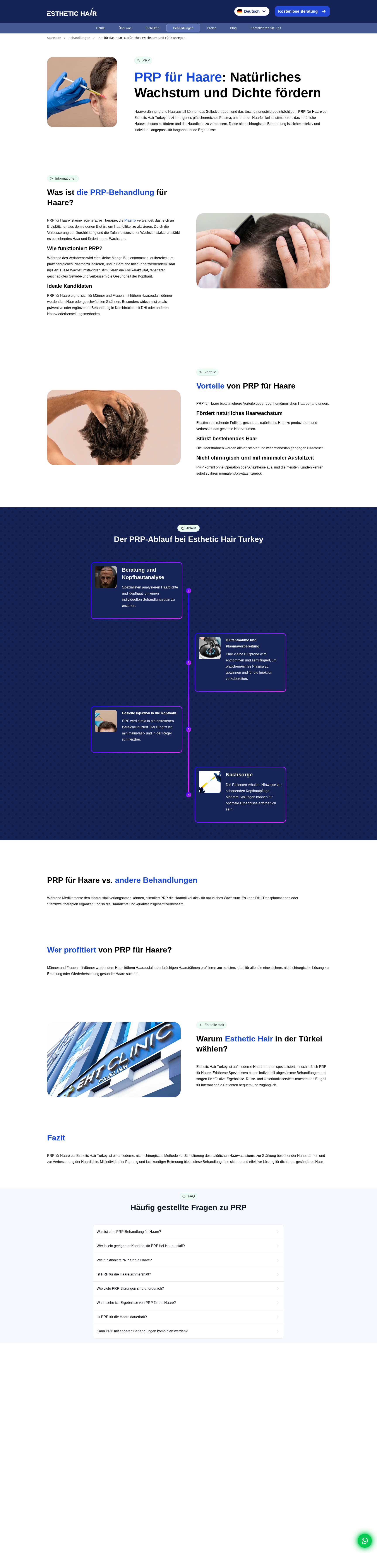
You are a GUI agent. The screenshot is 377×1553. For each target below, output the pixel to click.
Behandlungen (183, 28)
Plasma (130, 220)
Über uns (125, 28)
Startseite (54, 38)
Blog (233, 28)
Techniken (152, 28)
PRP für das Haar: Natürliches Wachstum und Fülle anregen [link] (141, 38)
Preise (211, 28)
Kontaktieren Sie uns (266, 28)
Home (100, 28)
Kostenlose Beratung (298, 11)
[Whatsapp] (365, 1541)
